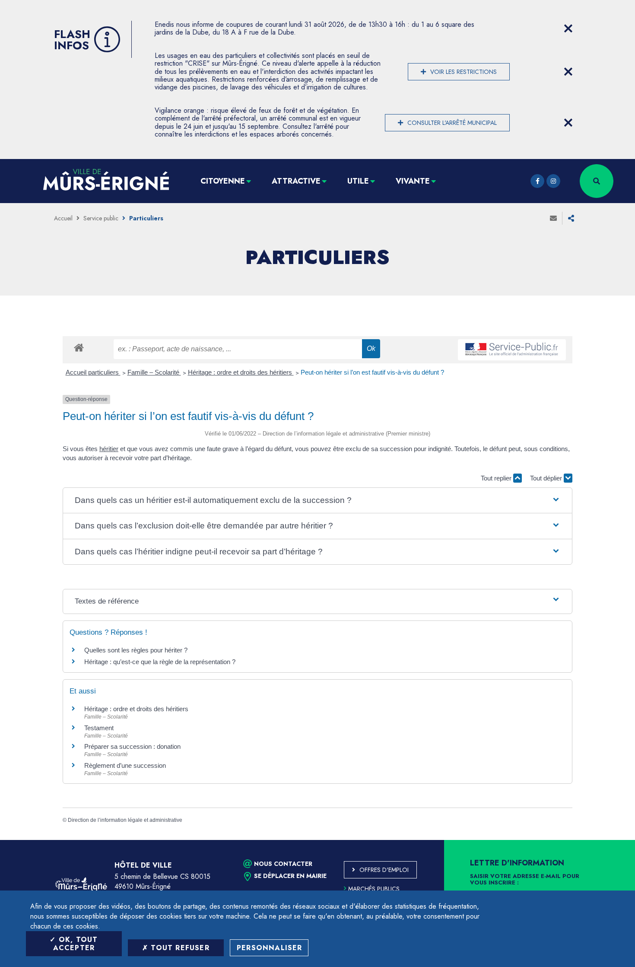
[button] (317, 500)
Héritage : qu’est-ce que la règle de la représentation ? (159, 661)
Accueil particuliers (93, 372)
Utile (358, 181)
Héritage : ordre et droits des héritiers (241, 372)
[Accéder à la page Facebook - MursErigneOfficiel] (537, 181)
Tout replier (497, 478)
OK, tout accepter (75, 944)
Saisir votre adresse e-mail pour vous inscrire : (524, 879)
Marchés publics (374, 888)
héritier (108, 448)
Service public (100, 218)
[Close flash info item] (568, 28)
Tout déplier (547, 478)
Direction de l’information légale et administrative (125, 820)
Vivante (413, 181)
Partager (571, 218)
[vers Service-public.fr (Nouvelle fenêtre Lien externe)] (512, 349)
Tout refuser (179, 948)
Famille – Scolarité (154, 372)
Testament (99, 728)
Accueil (63, 218)
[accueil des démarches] (79, 347)
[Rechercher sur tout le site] (596, 181)
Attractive (296, 181)
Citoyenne (222, 181)
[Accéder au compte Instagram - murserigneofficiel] (553, 181)
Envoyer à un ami (553, 218)
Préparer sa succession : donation (132, 746)
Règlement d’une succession (125, 765)
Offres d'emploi (384, 869)
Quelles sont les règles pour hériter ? (135, 650)
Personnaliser (269, 948)
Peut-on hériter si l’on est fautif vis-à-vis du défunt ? (372, 372)
